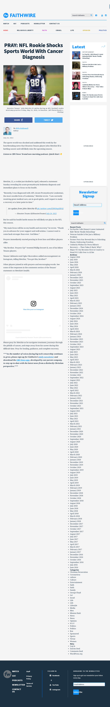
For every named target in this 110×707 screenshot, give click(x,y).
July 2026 (74, 260)
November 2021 (76, 403)
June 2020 (74, 447)
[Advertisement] (89, 130)
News (5, 30)
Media (72, 608)
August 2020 (75, 442)
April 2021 (74, 421)
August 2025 (75, 288)
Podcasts (25, 23)
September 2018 (76, 501)
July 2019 (74, 475)
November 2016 (76, 557)
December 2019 (76, 462)
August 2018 (75, 503)
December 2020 (76, 432)
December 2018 (76, 493)
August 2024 (75, 319)
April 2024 (74, 329)
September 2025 (76, 285)
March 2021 (75, 424)
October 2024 (75, 314)
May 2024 (74, 326)
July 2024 (74, 321)
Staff (28, 671)
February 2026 (76, 272)
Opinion (86, 30)
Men (72, 611)
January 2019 (75, 491)
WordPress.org (76, 654)
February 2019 (76, 488)
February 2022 (76, 396)
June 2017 (74, 539)
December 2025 (76, 278)
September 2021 (76, 408)
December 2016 (76, 555)
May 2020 (74, 449)
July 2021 (74, 414)
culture (73, 577)
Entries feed (75, 649)
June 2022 (74, 385)
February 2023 (76, 365)
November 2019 (76, 465)
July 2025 (74, 290)
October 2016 (75, 560)
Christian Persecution (79, 572)
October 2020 (75, 437)
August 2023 (75, 349)
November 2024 (76, 311)
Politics (103, 30)
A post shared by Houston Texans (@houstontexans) (33, 337)
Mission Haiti (75, 613)
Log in (72, 646)
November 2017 (76, 526)
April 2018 (74, 514)
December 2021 (76, 401)
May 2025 (74, 296)
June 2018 (74, 508)
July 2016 (74, 565)
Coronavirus (75, 575)
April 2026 (74, 267)
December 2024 (76, 308)
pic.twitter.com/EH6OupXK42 (50, 208)
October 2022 (75, 375)
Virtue (72, 639)
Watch (6, 23)
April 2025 (74, 298)
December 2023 (76, 339)
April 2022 (74, 390)
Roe (71, 631)
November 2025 (76, 280)
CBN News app (23, 360)
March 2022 (75, 393)
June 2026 (74, 262)
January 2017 (75, 552)
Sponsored (74, 634)
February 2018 (76, 519)
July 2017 (74, 537)
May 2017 (74, 542)
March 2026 (75, 270)
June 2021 (74, 416)
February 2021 (76, 426)
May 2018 (74, 511)
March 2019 (75, 485)
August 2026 (75, 257)
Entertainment (76, 582)
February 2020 (76, 457)
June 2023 (74, 355)
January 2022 (75, 398)
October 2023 (75, 344)
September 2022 (76, 378)
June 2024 (74, 324)
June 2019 (74, 478)
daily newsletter (46, 357)
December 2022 (76, 370)
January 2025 (75, 306)
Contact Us (54, 23)
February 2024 (76, 334)
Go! (14, 23)
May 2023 (74, 357)
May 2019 (74, 480)
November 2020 (76, 434)
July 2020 (74, 444)
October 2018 (75, 498)
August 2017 (75, 534)
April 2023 (74, 360)
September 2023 (76, 347)
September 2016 (76, 562)
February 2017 (76, 549)
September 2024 (76, 316)
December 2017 (76, 524)
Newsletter (39, 23)
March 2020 (75, 455)
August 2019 (75, 473)
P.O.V (72, 623)
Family (73, 590)
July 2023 (74, 352)
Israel (59, 30)
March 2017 (75, 547)
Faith (44, 30)
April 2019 (74, 483)
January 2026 (75, 275)
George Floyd (75, 593)
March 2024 (75, 331)
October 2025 (75, 283)
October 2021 (75, 406)
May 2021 (74, 419)
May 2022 (74, 388)
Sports (72, 636)
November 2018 (76, 496)
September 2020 (76, 439)
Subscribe (76, 212)
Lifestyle (73, 606)
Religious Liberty (25, 30)
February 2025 (76, 303)
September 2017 (76, 532)
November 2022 (76, 373)
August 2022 (75, 380)
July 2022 (74, 383)
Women (73, 641)
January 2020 (75, 460)
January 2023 (75, 367)
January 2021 (75, 429)
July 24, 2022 (51, 214)
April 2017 (74, 544)
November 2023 (76, 342)
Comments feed (76, 651)
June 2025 (74, 293)
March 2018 (75, 516)
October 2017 (75, 529)
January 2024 (75, 337)
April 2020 (74, 452)
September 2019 (76, 470)
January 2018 (75, 521)
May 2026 (74, 265)
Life (72, 30)
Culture (73, 580)
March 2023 (75, 362)
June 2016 (74, 567)
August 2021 (75, 411)
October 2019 (75, 467)
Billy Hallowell (22, 128)
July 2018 (74, 506)
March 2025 (75, 301)
